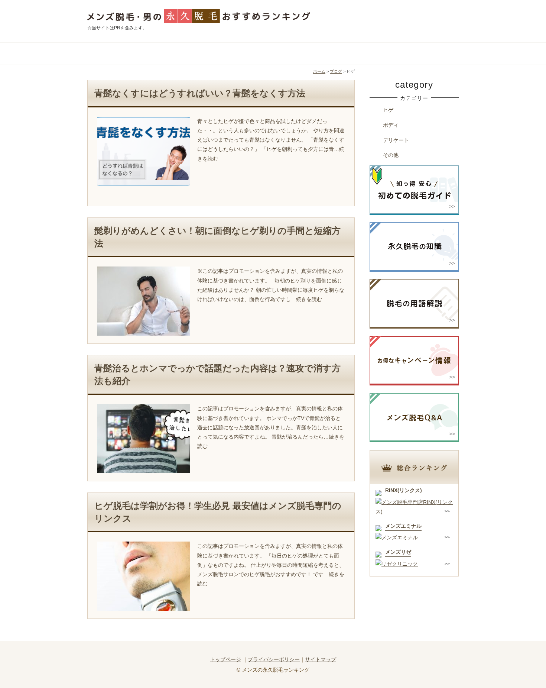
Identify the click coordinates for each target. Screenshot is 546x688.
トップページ (225, 659)
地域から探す (226, 53)
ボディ (391, 125)
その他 (391, 155)
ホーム (319, 71)
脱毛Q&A (412, 53)
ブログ (336, 71)
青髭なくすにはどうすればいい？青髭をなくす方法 (199, 93)
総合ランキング (133, 53)
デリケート (396, 140)
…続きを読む (306, 299)
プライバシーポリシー (274, 659)
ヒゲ (388, 110)
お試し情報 (319, 53)
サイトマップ (320, 659)
